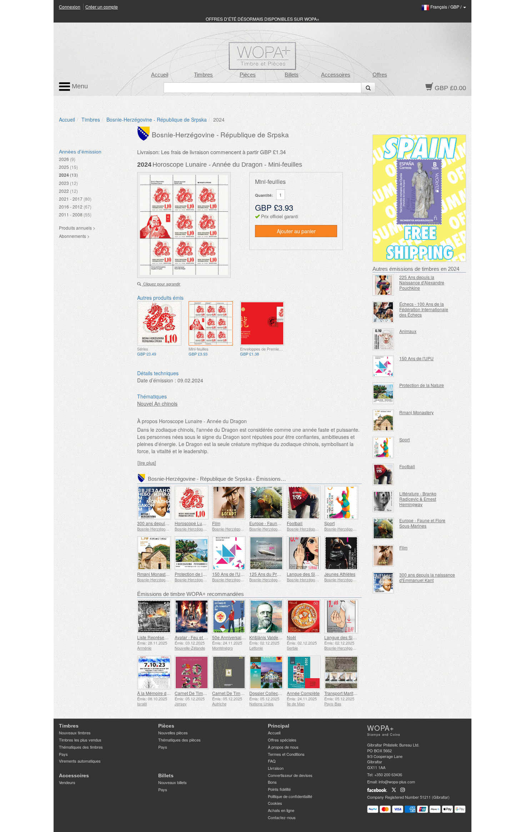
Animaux (407, 331)
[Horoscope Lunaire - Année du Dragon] (159, 323)
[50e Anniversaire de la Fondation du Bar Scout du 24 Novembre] (229, 616)
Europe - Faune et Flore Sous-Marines (422, 523)
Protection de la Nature (197, 574)
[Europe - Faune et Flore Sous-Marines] (266, 503)
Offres (379, 75)
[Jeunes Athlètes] (341, 553)
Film (216, 523)
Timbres (203, 75)
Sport (329, 523)
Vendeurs (67, 782)
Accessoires (335, 75)
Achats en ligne (281, 810)
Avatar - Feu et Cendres (198, 637)
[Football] (304, 503)
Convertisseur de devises (290, 775)
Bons (272, 782)
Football (294, 523)
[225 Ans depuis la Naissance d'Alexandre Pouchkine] (383, 285)
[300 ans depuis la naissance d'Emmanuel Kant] (154, 503)
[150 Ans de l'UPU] (229, 553)
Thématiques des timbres (81, 747)
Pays (63, 754)
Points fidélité (279, 789)
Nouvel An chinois (157, 403)
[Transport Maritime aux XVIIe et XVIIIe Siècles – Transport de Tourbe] (341, 673)
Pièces (248, 75)
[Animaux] (383, 339)
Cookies (275, 803)
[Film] (229, 503)
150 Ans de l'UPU (229, 574)
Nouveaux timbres (75, 732)
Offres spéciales (282, 740)
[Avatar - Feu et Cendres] (192, 616)
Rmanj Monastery (154, 574)
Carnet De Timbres (193, 693)
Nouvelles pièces (173, 732)
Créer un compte (101, 7)
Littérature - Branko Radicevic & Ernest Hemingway (417, 498)
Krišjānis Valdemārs (268, 637)
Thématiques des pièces (179, 740)
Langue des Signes (306, 574)
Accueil (159, 75)
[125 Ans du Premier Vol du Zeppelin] (266, 553)
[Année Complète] (304, 673)
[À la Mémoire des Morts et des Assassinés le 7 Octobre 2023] (154, 673)
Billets (292, 75)
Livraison (276, 768)
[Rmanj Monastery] (154, 553)
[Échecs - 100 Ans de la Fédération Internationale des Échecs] (383, 312)
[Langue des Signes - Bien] (341, 616)
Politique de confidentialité (290, 796)
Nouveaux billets (172, 782)
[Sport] (341, 503)
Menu (79, 86)
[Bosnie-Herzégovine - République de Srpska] (144, 133)
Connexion (69, 7)
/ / (446, 7)
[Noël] (304, 616)
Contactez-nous (282, 817)
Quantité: (264, 195)
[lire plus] (147, 463)
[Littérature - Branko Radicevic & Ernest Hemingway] (383, 502)
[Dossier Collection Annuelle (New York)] (266, 673)
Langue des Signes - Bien (349, 637)
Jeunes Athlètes (339, 574)
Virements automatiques (80, 761)
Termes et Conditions (286, 754)
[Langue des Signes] (304, 553)
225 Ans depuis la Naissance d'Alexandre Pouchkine (421, 282)
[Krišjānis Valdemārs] (266, 616)
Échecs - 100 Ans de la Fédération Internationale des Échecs (423, 309)
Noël (291, 637)
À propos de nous (283, 747)
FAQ (272, 761)
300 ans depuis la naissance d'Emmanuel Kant (427, 577)
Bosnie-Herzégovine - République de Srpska (156, 119)
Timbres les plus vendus (80, 740)
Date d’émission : (156, 380)
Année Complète (303, 693)
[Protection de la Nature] (192, 553)
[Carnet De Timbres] (192, 673)
